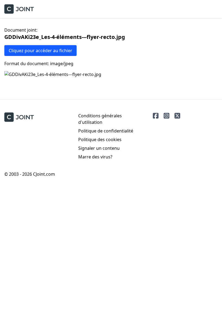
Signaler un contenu (99, 148)
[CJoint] (19, 117)
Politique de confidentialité (105, 131)
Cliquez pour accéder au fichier (40, 51)
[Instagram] (166, 115)
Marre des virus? (95, 157)
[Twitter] (177, 115)
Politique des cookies (100, 139)
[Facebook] (155, 115)
